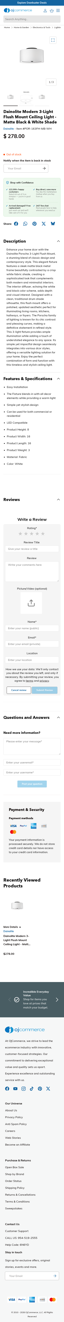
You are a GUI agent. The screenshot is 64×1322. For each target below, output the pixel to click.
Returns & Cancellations (20, 1194)
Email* (32, 637)
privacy (44, 680)
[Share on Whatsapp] (25, 223)
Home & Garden (21, 27)
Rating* (32, 528)
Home (7, 27)
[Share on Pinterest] (34, 223)
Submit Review (44, 690)
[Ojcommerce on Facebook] (7, 1087)
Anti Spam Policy (16, 1124)
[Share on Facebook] (16, 223)
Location (32, 653)
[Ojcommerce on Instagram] (24, 1087)
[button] (20, 533)
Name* (32, 621)
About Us (11, 1110)
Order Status (13, 1181)
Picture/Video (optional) (32, 588)
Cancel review (18, 690)
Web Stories (13, 1137)
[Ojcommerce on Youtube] (16, 1087)
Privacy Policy (14, 1117)
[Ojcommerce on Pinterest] (40, 1087)
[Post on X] (43, 223)
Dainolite (8, 128)
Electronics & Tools (41, 27)
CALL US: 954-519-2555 (21, 1238)
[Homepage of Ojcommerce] (17, 10)
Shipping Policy (15, 1187)
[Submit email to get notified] (44, 168)
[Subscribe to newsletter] (55, 1276)
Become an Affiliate (17, 1144)
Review (32, 558)
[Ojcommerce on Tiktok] (32, 1087)
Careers (10, 1131)
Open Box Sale (14, 1167)
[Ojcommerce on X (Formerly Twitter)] (48, 1087)
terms (29, 680)
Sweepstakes (13, 1208)
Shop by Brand (14, 1174)
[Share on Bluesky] (53, 223)
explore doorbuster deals (32, 2)
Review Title (32, 542)
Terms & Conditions (17, 1201)
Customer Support (17, 1231)
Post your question (32, 784)
